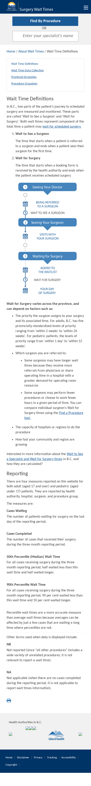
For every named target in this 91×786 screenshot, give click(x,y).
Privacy (38, 757)
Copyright (11, 764)
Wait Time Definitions (24, 64)
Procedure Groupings (24, 83)
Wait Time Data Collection (27, 70)
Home (11, 51)
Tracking (52, 757)
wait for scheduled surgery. (61, 126)
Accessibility (68, 757)
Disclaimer (23, 757)
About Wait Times (31, 51)
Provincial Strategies (23, 77)
